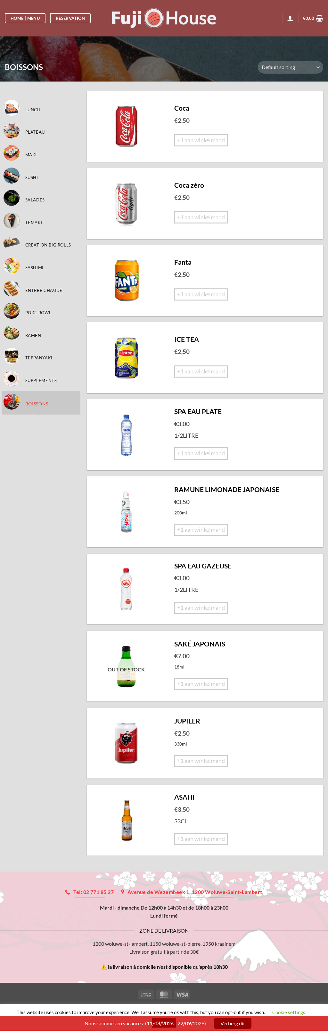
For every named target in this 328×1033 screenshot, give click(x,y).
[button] (313, 18)
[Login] (290, 18)
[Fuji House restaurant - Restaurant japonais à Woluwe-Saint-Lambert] (164, 18)
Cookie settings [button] (288, 1012)
